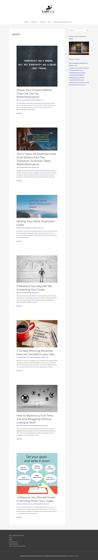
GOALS (18, 100)
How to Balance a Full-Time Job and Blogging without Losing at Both (35, 419)
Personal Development (25, 100)
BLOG (18, 425)
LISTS (28, 357)
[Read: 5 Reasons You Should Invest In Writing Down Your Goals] (37, 473)
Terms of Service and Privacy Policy (17, 546)
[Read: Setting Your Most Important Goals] (37, 206)
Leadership (26, 425)
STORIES (34, 228)
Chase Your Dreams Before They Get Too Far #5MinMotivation (34, 93)
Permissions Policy (13, 544)
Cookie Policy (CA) (13, 542)
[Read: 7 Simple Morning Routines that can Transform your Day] (37, 333)
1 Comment (19, 357)
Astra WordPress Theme (72, 556)
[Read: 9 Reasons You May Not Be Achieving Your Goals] (37, 269)
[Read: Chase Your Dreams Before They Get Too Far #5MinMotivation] (37, 66)
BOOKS (10, 539)
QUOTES (34, 100)
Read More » (19, 113)
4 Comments (19, 504)
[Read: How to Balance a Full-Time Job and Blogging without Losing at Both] (37, 398)
